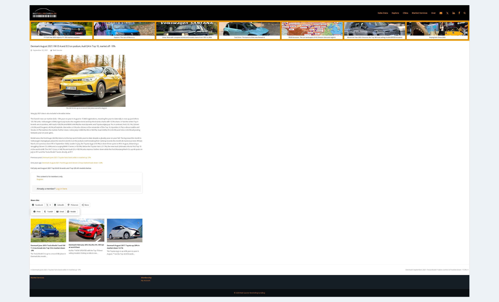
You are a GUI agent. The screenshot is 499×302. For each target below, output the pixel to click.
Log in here (61, 188)
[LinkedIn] (454, 13)
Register (40, 179)
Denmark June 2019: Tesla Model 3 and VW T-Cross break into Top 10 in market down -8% (48, 248)
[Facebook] (459, 13)
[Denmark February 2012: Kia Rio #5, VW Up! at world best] (86, 230)
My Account (145, 280)
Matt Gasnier (57, 50)
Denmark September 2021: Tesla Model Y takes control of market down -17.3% (436, 270)
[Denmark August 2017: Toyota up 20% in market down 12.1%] (124, 230)
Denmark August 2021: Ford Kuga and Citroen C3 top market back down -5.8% (72, 163)
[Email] (441, 13)
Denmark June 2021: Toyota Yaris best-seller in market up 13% (66, 157)
